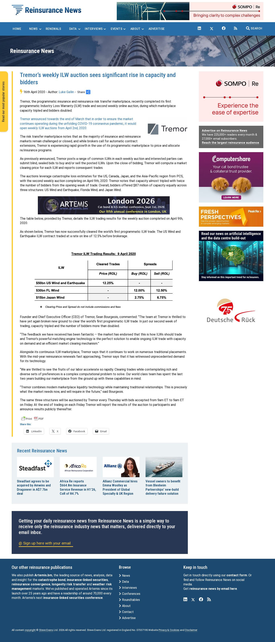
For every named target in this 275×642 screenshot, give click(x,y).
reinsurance (21, 584)
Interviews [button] (94, 28)
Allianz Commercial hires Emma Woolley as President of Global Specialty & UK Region (120, 487)
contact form (236, 575)
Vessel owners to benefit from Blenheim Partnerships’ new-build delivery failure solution (163, 487)
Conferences (130, 594)
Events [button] (116, 28)
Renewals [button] (53, 28)
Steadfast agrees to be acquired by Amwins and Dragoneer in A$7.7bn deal (34, 487)
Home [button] (17, 28)
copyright (30, 630)
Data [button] (73, 28)
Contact (127, 612)
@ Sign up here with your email (45, 543)
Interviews (129, 588)
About (126, 606)
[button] (254, 28)
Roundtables (130, 600)
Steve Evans (46, 630)
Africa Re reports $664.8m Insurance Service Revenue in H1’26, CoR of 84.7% (78, 487)
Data (125, 582)
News (125, 576)
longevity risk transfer (69, 584)
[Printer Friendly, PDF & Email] (32, 418)
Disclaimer (191, 630)
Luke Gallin (66, 92)
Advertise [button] (157, 28)
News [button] (33, 28)
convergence (40, 584)
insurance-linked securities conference (73, 598)
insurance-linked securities (87, 580)
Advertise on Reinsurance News (224, 130)
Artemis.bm (43, 575)
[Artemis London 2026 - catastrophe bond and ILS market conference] (104, 205)
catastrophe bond (51, 580)
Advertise (128, 618)
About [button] (135, 28)
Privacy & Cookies (169, 630)
